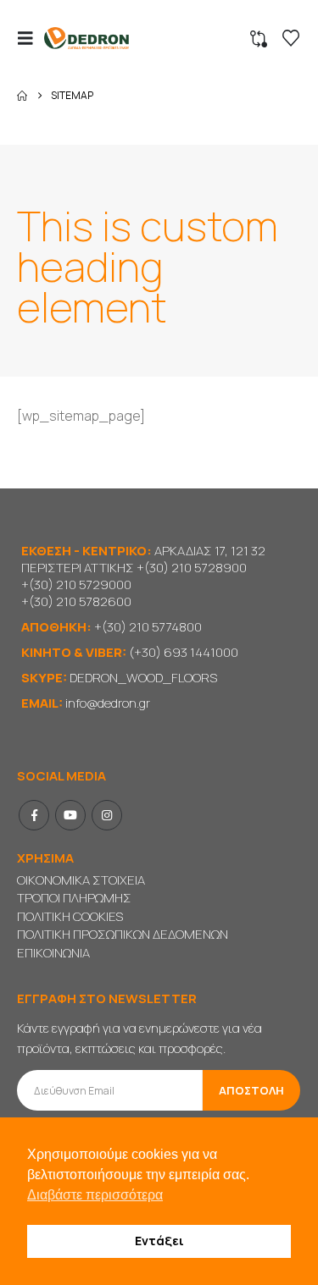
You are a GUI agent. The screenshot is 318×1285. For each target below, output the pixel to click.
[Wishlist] (291, 38)
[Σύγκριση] (258, 39)
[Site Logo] (86, 38)
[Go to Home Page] (22, 95)
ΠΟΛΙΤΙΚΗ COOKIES (70, 916)
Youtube (70, 815)
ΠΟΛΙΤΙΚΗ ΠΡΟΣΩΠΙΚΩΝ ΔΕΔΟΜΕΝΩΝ (122, 934)
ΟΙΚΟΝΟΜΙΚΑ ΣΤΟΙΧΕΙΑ (81, 880)
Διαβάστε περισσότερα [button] (95, 1195)
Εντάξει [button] (159, 1241)
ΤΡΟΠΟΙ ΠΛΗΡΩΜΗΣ (74, 898)
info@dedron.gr (107, 703)
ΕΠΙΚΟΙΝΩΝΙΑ (53, 953)
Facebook (34, 815)
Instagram (107, 815)
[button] (30, 38)
